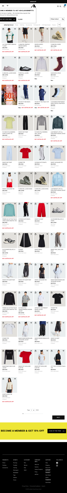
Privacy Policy (25, 486)
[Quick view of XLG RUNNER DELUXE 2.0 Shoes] (52, 204)
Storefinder (48, 482)
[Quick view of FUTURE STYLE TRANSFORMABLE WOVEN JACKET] (19, 293)
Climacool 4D (37, 25)
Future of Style (55, 25)
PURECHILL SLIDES (23, 73)
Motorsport (15, 470)
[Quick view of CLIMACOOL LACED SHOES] (3, 58)
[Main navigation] (3, 5)
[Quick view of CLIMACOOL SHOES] (52, 29)
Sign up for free (55, 431)
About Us (37, 464)
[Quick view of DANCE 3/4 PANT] (36, 204)
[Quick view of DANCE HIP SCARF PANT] (3, 265)
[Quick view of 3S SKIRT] (19, 234)
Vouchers (48, 472)
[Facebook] (57, 462)
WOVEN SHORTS (39, 44)
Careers (36, 467)
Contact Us (48, 480)
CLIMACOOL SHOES (56, 44)
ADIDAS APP (33, 1)
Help (47, 462)
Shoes (16, 25)
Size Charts (48, 475)
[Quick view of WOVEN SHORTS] (36, 29)
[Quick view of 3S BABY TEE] (19, 147)
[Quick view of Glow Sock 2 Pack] (52, 58)
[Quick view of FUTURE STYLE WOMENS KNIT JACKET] (36, 117)
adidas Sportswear (9, 25)
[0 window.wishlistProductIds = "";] (7, 5)
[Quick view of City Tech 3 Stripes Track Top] (52, 351)
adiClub (36, 474)
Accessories (29, 25)
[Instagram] (57, 465)
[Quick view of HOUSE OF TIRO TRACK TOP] (36, 87)
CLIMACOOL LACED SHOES (9, 73)
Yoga (14, 475)
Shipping (48, 465)
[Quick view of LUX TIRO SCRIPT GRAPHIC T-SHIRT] (3, 29)
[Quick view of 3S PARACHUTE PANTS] (36, 147)
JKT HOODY (37, 73)
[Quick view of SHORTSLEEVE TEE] (3, 379)
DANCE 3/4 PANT (39, 219)
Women (25, 465)
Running (15, 462)
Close (20, 19)
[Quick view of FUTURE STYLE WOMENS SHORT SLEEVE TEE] (3, 117)
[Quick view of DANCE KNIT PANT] (19, 117)
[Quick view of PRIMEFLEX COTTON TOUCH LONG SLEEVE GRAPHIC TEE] (3, 204)
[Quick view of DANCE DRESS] (36, 234)
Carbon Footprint (39, 469)
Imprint (43, 486)
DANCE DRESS (38, 249)
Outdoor (15, 477)
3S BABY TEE (21, 162)
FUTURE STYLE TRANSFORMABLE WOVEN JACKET (25, 309)
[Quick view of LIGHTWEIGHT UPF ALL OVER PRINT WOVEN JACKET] (52, 117)
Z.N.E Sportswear (46, 25)
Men (25, 462)
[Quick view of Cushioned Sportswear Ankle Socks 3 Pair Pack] (52, 87)
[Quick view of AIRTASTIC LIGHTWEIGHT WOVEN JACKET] (36, 293)
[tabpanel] (33, 224)
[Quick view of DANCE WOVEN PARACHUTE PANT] (36, 323)
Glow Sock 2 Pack (56, 73)
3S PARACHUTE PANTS (40, 162)
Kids (25, 467)
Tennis (14, 480)
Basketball (15, 472)
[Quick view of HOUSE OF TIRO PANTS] (19, 87)
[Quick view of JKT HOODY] (36, 58)
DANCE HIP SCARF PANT (8, 280)
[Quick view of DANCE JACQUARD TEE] (52, 147)
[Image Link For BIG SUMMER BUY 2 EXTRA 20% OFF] (9, 94)
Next (59, 24)
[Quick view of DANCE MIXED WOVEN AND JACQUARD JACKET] (52, 265)
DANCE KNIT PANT (23, 132)
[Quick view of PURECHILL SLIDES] (19, 58)
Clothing (22, 25)
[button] (15, 29)
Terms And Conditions (35, 486)
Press (36, 471)
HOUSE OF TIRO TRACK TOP (42, 102)
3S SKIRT (20, 249)
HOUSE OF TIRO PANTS (24, 102)
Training (15, 467)
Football (15, 465)
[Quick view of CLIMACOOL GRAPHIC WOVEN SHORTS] (19, 29)
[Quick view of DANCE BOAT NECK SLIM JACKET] (3, 351)
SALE (25, 470)
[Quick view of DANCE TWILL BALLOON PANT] (52, 234)
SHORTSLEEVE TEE (7, 394)
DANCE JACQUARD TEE (57, 162)
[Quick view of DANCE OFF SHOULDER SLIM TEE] (19, 351)
